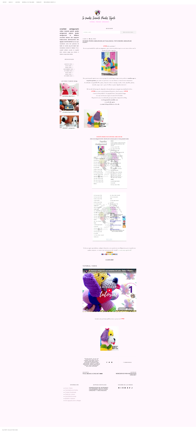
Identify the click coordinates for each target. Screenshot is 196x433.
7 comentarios (127, 362)
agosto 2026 (69, 64)
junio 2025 (69, 74)
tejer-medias (70, 54)
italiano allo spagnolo (72, 37)
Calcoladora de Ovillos (71, 390)
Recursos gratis (49, 2)
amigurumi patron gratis (69, 33)
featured (91, 360)
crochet (63, 29)
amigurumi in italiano (69, 35)
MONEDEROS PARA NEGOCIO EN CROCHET (126, 374)
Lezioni (17, 2)
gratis (97, 360)
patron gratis (74, 31)
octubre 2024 (69, 75)
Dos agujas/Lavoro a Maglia (73, 400)
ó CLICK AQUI (109, 260)
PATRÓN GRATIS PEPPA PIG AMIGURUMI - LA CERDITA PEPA (69, 96)
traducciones (63, 39)
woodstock (62, 43)
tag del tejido (72, 45)
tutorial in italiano (70, 48)
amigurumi (89, 358)
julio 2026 (69, 65)
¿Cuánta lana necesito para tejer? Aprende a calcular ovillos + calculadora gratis (69, 112)
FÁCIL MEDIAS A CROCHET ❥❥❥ (93, 373)
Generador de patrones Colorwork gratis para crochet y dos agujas (98, 389)
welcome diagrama (91, 366)
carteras (65, 52)
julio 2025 (69, 72)
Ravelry (39, 2)
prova (86, 365)
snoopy (65, 54)
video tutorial (64, 31)
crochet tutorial (68, 41)
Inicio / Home (69, 388)
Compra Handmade (70, 392)
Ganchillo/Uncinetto (70, 396)
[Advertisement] (69, 156)
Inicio (4, 2)
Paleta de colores (70, 394)
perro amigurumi (95, 364)
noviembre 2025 (69, 69)
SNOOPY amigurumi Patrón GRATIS (69, 128)
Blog (10, 2)
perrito (92, 363)
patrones (87, 362)
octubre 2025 (69, 70)
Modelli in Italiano (28, 2)
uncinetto (62, 37)
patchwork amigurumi (91, 361)
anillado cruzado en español (71, 50)
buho (61, 52)
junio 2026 (69, 67)
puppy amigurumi (93, 365)
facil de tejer (76, 41)
